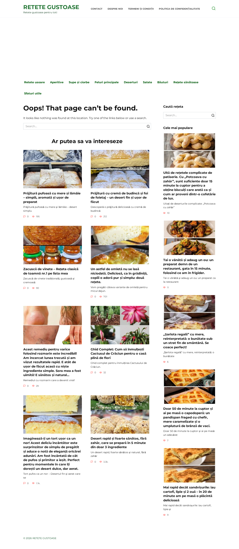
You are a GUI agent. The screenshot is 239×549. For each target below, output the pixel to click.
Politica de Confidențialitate (179, 9)
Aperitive (57, 82)
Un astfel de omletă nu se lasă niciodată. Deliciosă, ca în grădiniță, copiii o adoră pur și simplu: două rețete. (119, 275)
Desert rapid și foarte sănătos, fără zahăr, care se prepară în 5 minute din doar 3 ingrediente (118, 443)
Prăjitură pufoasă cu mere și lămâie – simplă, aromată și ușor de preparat (51, 197)
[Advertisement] (119, 47)
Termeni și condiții (141, 9)
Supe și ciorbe (79, 82)
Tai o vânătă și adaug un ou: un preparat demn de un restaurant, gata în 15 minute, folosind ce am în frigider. (188, 266)
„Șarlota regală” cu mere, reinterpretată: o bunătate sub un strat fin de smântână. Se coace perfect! (187, 340)
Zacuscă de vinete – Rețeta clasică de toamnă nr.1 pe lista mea (50, 271)
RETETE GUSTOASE (51, 7)
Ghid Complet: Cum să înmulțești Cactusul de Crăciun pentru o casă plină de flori (118, 353)
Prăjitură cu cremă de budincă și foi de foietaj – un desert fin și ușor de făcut (119, 197)
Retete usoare (34, 82)
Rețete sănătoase (185, 82)
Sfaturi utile (32, 93)
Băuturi (162, 82)
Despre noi (115, 9)
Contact (96, 9)
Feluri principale (107, 82)
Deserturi (131, 82)
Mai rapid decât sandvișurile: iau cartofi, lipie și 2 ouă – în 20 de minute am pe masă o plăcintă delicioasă (189, 493)
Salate (147, 82)
